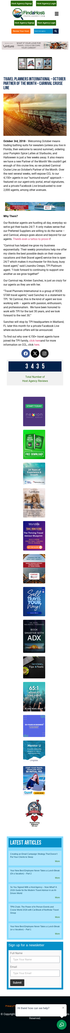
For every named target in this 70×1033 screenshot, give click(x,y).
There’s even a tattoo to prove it (31, 239)
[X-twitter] (35, 353)
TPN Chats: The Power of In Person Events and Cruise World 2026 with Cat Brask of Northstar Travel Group (34, 910)
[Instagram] (44, 353)
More (57, 861)
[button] (56, 14)
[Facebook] (25, 353)
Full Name (16, 953)
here (36, 344)
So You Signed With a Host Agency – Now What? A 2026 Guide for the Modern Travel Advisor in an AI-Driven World (33, 890)
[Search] (56, 31)
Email (13, 967)
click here (34, 340)
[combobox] (43, 31)
